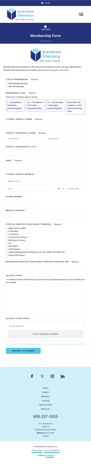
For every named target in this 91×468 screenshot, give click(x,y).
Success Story (14, 275)
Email (9, 160)
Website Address (15, 210)
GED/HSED (13, 246)
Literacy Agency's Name (19, 119)
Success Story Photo (18, 318)
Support (46, 29)
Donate (47, 3)
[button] (81, 14)
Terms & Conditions (51, 450)
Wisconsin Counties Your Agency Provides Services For (38, 262)
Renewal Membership (18, 83)
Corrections (13, 234)
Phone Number (14, 196)
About (45, 388)
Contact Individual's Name (21, 133)
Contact (45, 436)
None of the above (16, 255)
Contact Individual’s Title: (21, 146)
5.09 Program (14, 249)
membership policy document (55, 70)
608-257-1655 (45, 416)
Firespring (50, 455)
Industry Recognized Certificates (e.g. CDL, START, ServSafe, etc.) (36, 252)
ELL (10, 243)
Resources (45, 409)
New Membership (16, 86)
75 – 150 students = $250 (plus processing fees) (55, 105)
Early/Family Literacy (17, 237)
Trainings (45, 400)
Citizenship (13, 231)
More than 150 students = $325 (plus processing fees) (75, 107)
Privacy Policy (37, 450)
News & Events (45, 404)
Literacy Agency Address (20, 174)
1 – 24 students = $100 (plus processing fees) (14, 105)
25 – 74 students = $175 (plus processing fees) (35, 105)
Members (45, 396)
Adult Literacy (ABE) (17, 228)
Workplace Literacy (16, 240)
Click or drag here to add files (45, 334)
